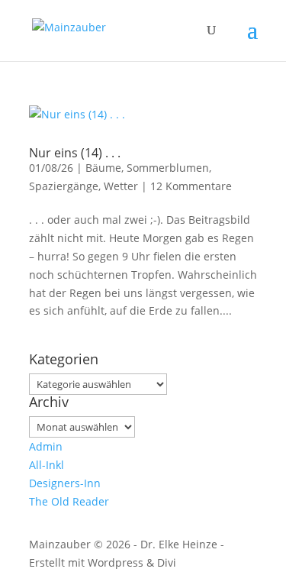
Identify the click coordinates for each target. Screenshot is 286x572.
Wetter (121, 186)
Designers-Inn (65, 483)
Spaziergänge (63, 186)
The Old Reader (69, 501)
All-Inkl (46, 464)
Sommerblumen (168, 167)
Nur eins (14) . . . (75, 152)
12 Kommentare (191, 186)
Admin (46, 446)
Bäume (103, 167)
